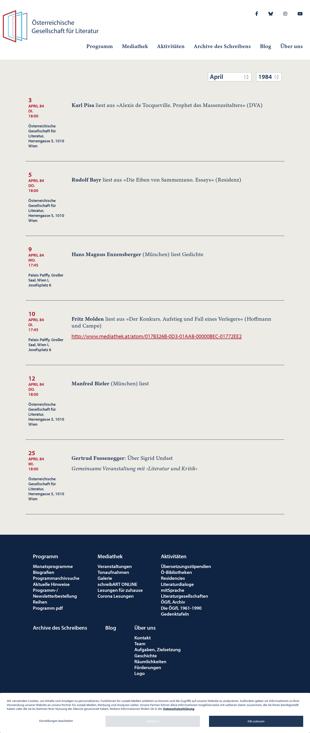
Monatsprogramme (53, 566)
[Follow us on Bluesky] (270, 14)
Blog (265, 46)
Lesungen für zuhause (120, 590)
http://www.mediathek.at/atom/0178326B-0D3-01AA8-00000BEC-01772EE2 (156, 336)
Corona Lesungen (116, 596)
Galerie (105, 578)
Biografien (43, 572)
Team (139, 643)
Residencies (173, 578)
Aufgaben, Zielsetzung (157, 649)
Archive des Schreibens (222, 46)
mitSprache (172, 590)
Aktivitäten (171, 46)
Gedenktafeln (175, 614)
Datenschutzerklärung (178, 709)
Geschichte (145, 655)
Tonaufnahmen (113, 572)
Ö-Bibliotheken (176, 572)
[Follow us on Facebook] (256, 14)
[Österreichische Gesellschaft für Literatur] (52, 25)
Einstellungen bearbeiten (56, 721)
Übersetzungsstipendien (186, 566)
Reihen (40, 602)
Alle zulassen (256, 721)
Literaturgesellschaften (184, 596)
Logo (139, 673)
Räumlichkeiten (150, 661)
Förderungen (147, 667)
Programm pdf (48, 608)
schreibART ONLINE (117, 584)
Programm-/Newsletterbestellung (55, 593)
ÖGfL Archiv (173, 602)
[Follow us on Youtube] (300, 14)
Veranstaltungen (115, 566)
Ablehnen (152, 721)
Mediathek (135, 46)
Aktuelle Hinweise (51, 584)
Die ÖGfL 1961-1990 (181, 608)
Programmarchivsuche (56, 578)
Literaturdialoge (177, 584)
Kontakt (142, 638)
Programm (99, 46)
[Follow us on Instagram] (285, 14)
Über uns (291, 46)
